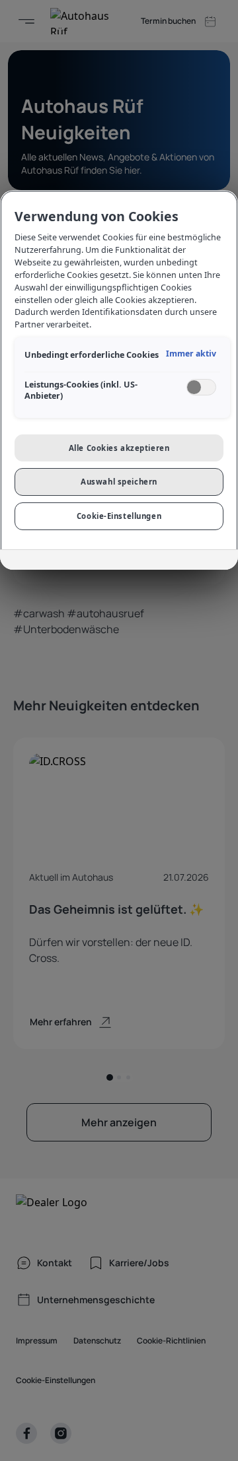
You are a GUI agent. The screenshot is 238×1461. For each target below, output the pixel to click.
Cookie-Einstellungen (119, 516)
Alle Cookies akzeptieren (119, 448)
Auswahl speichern (119, 482)
